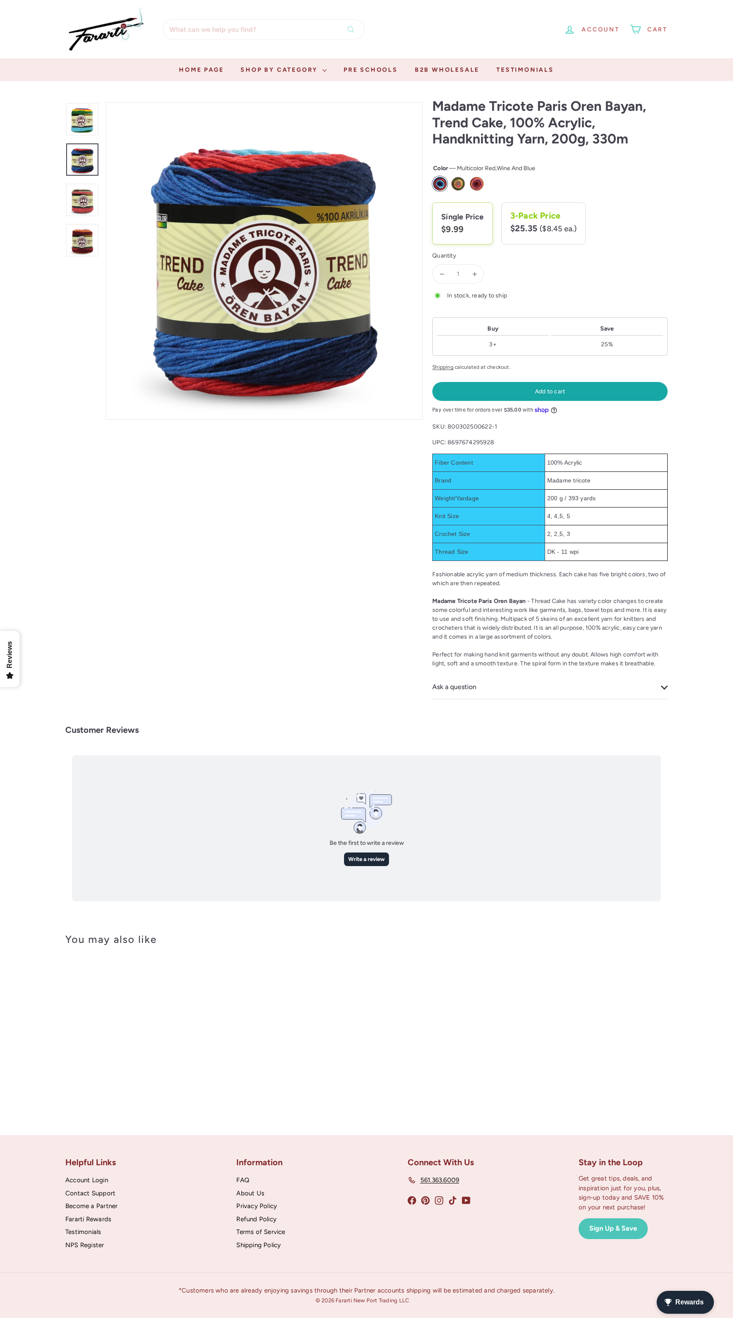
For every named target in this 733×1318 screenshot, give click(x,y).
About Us (250, 1193)
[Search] (352, 29)
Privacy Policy (256, 1206)
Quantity (444, 255)
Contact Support (90, 1193)
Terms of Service (260, 1232)
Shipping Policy (258, 1245)
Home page (201, 69)
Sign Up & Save (613, 1228)
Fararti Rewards (88, 1219)
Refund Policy (256, 1219)
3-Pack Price (535, 215)
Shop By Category (280, 69)
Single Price (462, 217)
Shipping (442, 367)
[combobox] (263, 29)
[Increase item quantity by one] (474, 273)
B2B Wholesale (447, 69)
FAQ (242, 1180)
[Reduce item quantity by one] (441, 273)
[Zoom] (264, 261)
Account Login (86, 1180)
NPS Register (84, 1245)
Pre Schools (371, 69)
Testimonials (525, 69)
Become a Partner (91, 1206)
